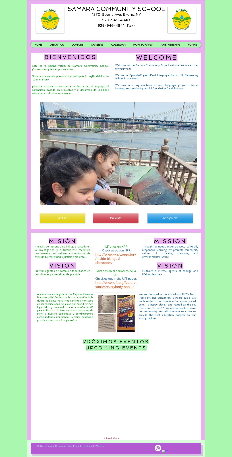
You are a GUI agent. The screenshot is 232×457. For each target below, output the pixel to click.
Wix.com (100, 446)
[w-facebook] (165, 453)
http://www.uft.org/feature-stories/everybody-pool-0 (116, 284)
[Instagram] (158, 448)
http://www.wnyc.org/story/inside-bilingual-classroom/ (115, 258)
